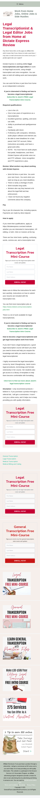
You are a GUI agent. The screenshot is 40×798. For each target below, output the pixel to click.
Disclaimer (22, 785)
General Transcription (10, 456)
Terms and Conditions (11, 785)
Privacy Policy (31, 785)
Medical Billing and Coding (12, 464)
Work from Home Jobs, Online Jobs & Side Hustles (26, 14)
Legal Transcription (9, 459)
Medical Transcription (10, 461)
